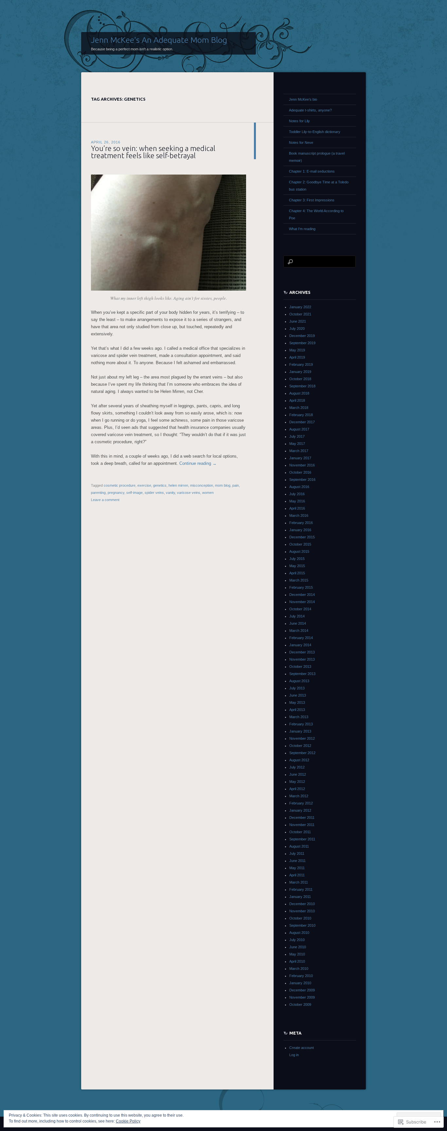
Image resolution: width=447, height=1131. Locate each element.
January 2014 (300, 645)
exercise (144, 485)
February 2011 (301, 889)
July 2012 (297, 767)
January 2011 (300, 897)
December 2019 (302, 336)
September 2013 (302, 674)
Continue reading (198, 463)
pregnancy (116, 493)
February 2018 (301, 415)
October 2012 (300, 746)
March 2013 (298, 717)
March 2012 (298, 796)
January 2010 (300, 983)
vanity (170, 493)
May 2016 (297, 501)
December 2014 (302, 595)
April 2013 (297, 710)
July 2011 (296, 853)
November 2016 (302, 465)
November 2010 (302, 911)
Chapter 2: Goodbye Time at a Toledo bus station (319, 185)
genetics (160, 485)
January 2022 (300, 307)
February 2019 (301, 364)
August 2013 (299, 681)
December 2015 (302, 537)
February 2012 (301, 803)
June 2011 (297, 861)
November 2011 (301, 825)
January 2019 (300, 372)
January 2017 (300, 458)
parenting (98, 493)
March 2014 (298, 631)
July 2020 (297, 328)
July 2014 (297, 616)
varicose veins (188, 493)
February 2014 (301, 638)
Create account (301, 1048)
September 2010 (302, 925)
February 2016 (301, 523)
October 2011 (300, 832)
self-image (134, 493)
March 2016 (298, 515)
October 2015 (300, 544)
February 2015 (301, 587)
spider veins (154, 493)
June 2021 (297, 321)
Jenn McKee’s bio (303, 99)
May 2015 (297, 566)
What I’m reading (302, 229)
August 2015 (299, 551)
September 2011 (302, 839)
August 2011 (299, 846)
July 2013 (297, 688)
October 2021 (300, 314)
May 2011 (297, 868)
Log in (294, 1055)
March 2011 (298, 882)
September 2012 (302, 753)
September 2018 (302, 386)
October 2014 (300, 609)
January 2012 (300, 810)
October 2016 (300, 472)
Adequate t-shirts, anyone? (310, 110)
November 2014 (302, 602)
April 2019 (297, 357)
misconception (201, 485)
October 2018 (300, 379)
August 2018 (299, 393)
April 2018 (297, 400)
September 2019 (302, 343)
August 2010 (299, 933)
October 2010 (300, 918)
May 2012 (297, 782)
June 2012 (297, 774)
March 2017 (298, 451)
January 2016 (300, 530)
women (208, 493)
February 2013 (301, 724)
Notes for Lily (299, 121)
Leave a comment (105, 500)
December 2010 (302, 904)
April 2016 (297, 508)
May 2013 (297, 702)
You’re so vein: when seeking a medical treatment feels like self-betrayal (153, 152)
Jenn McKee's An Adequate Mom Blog (159, 39)
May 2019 (297, 350)
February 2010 (301, 976)
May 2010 (297, 954)
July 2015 (297, 559)
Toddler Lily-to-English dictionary (314, 132)
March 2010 (298, 969)
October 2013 (300, 666)
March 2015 (298, 580)
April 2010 (297, 961)
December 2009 (302, 990)
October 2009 (300, 1004)
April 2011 (297, 875)
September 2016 (302, 479)
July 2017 (297, 436)
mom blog (222, 485)
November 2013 (302, 659)
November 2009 (302, 997)
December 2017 (302, 422)
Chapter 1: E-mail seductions (312, 171)
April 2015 (297, 573)
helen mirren (178, 485)
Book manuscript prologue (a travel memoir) (317, 156)
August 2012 (299, 760)
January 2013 (300, 731)
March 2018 (298, 408)
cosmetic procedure (119, 485)
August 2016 (299, 487)
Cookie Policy (128, 1121)
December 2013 (302, 652)
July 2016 (297, 494)
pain (235, 485)
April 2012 (297, 789)
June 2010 (297, 947)
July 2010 (297, 940)
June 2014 (297, 623)
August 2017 (299, 429)
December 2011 (301, 817)
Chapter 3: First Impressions (311, 200)
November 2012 (302, 738)
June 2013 (297, 695)
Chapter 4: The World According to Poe (316, 214)
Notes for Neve (301, 142)
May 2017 (297, 444)
